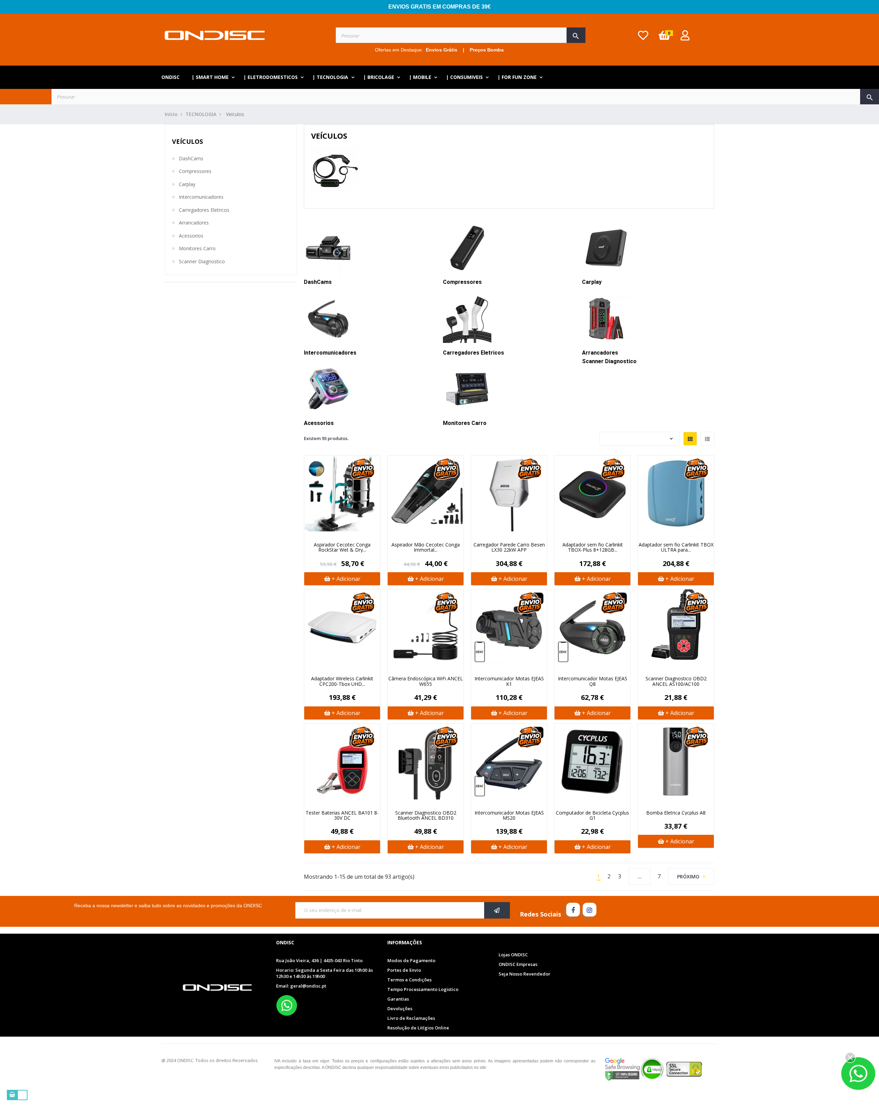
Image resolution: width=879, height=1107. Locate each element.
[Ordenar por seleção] (640, 439)
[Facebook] (573, 909)
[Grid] (690, 439)
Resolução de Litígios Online (418, 1028)
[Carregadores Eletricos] (467, 318)
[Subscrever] (497, 910)
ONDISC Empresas (518, 964)
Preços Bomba (487, 50)
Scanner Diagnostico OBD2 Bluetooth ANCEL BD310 (425, 815)
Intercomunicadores (201, 197)
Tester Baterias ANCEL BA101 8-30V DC (342, 815)
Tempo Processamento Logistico (422, 989)
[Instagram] (589, 909)
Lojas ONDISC (513, 955)
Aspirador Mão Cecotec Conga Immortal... (425, 547)
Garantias (398, 999)
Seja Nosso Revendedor (524, 974)
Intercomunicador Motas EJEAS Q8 (592, 681)
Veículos (187, 141)
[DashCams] (328, 247)
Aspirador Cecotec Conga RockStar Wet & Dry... (342, 547)
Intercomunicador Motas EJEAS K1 (509, 681)
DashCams (191, 158)
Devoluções (399, 1008)
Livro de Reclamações (411, 1018)
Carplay (187, 184)
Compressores (195, 171)
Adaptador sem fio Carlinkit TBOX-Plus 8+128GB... (592, 547)
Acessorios (191, 236)
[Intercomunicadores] (328, 318)
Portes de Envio (404, 970)
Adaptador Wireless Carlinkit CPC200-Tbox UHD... (342, 681)
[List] (707, 439)
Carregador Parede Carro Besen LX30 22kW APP (509, 547)
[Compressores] (467, 247)
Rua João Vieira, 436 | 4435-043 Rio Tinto (319, 960)
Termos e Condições (409, 980)
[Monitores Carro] (467, 388)
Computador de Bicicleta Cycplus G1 (592, 815)
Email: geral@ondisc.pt (301, 986)
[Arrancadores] (606, 318)
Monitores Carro (197, 248)
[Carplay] (606, 247)
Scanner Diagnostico (202, 261)
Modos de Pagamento (411, 960)
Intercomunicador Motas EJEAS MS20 (509, 815)
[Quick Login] (685, 37)
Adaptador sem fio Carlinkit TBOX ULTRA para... (676, 547)
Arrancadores (194, 223)
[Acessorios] (328, 388)
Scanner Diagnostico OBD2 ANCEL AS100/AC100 (676, 681)
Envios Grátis (441, 50)
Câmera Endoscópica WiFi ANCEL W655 (425, 681)
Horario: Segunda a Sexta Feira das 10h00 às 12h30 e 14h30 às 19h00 (324, 973)
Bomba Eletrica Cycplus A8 (676, 812)
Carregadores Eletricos (204, 210)
